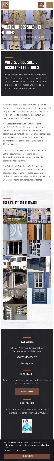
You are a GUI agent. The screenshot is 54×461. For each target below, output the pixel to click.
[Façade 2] (15, 216)
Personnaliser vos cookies (15, 450)
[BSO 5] (39, 296)
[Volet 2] (15, 248)
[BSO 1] (39, 264)
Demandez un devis (27, 391)
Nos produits (14, 37)
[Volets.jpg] (39, 280)
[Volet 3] (39, 248)
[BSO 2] (15, 280)
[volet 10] (15, 264)
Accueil (5, 37)
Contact (41, 6)
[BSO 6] (15, 296)
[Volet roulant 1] (15, 232)
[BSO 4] (15, 312)
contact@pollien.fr (27, 363)
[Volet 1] (39, 232)
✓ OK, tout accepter (27, 456)
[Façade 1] (39, 216)
